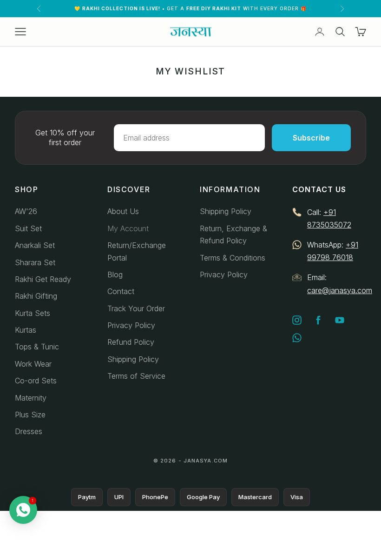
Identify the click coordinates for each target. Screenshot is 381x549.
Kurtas (25, 330)
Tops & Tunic (37, 346)
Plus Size (30, 414)
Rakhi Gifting (36, 296)
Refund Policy (130, 342)
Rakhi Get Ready (43, 279)
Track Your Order (136, 308)
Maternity (30, 397)
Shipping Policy (133, 359)
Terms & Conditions (232, 257)
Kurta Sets (32, 313)
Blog (115, 274)
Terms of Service (136, 376)
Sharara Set (35, 262)
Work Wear (33, 363)
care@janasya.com (339, 290)
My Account (128, 228)
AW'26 (26, 211)
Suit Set (28, 228)
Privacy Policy (131, 325)
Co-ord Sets (36, 380)
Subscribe (311, 137)
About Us (123, 211)
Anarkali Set (35, 245)
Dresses (28, 431)
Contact (120, 291)
